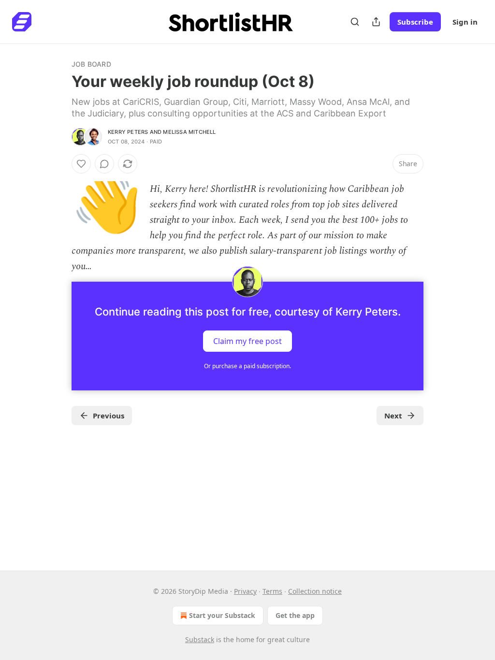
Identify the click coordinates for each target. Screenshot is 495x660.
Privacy (245, 591)
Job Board (91, 64)
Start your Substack (222, 615)
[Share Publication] (376, 21)
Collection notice (315, 591)
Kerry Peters (128, 132)
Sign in (465, 22)
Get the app (295, 615)
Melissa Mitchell (189, 132)
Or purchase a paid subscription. (247, 366)
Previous (108, 415)
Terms (272, 591)
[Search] (354, 21)
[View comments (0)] (104, 163)
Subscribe (415, 22)
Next (393, 415)
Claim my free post (247, 341)
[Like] (81, 163)
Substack (199, 639)
